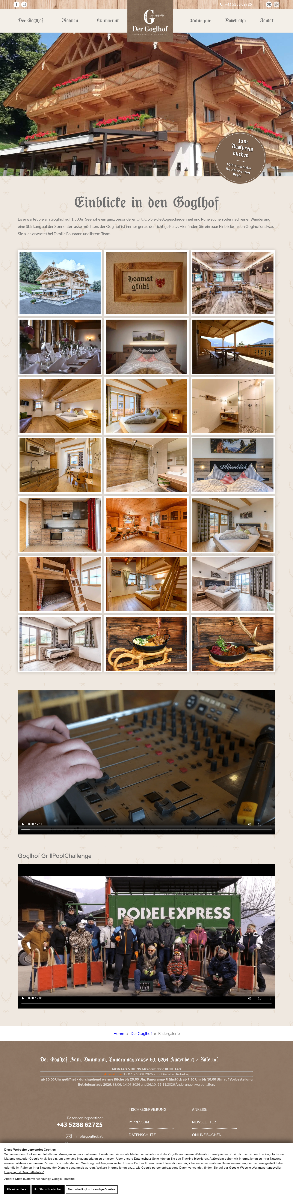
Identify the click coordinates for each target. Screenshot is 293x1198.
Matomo (69, 1178)
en (276, 4)
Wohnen (70, 21)
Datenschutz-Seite (146, 1158)
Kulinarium (108, 21)
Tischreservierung (147, 1109)
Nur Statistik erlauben (48, 1189)
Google (57, 1178)
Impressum (139, 1122)
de (269, 4)
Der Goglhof (30, 21)
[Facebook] (17, 5)
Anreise (199, 1109)
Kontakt (267, 21)
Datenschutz (142, 1134)
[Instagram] (24, 5)
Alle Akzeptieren (17, 1189)
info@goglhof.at (89, 1136)
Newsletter (204, 1122)
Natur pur (200, 21)
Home (118, 1033)
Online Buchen (207, 1134)
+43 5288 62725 (238, 4)
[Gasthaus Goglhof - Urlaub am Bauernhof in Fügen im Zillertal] (60, 283)
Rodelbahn (235, 21)
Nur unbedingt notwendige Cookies (91, 1189)
